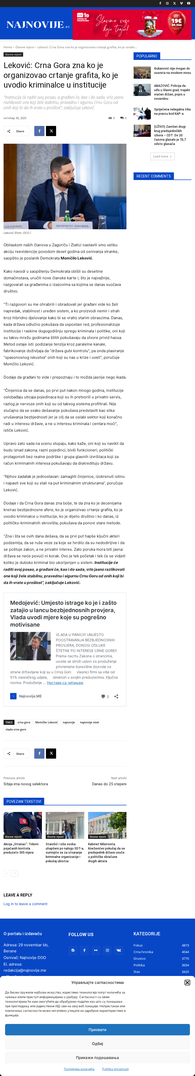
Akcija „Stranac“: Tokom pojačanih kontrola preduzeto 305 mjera (21, 848)
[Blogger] (73, 950)
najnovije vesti (89, 722)
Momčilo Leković (46, 722)
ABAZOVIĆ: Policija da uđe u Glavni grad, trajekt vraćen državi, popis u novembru (172, 92)
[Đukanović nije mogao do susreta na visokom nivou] (142, 73)
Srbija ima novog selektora (26, 784)
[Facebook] (160, 4)
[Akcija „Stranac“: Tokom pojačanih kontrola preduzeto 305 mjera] (23, 825)
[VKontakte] (118, 950)
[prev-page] (7, 873)
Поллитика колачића (79, 1069)
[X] (174, 4)
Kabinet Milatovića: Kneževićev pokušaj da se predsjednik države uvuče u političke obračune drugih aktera (106, 852)
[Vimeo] (181, 4)
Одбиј (97, 1043)
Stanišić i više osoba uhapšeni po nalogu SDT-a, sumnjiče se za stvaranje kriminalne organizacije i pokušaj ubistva (65, 852)
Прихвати (97, 1029)
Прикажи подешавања (97, 1057)
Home (8, 47)
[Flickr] (95, 950)
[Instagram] (167, 4)
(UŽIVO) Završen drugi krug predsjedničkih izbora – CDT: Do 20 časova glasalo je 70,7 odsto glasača (170, 135)
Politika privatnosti (115, 1069)
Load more (160, 156)
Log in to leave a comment (25, 904)
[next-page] (15, 873)
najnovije (69, 722)
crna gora (24, 722)
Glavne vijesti (24, 47)
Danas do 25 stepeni (109, 784)
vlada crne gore (16, 729)
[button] (187, 982)
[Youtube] (188, 4)
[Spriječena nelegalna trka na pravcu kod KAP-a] (142, 113)
